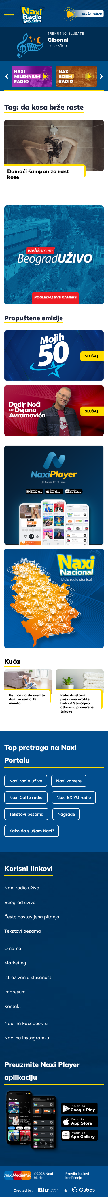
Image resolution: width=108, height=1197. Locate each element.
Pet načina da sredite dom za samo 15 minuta (27, 699)
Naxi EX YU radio (73, 797)
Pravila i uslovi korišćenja (77, 1176)
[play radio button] (84, 14)
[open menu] (9, 15)
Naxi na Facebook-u (26, 1023)
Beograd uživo (19, 902)
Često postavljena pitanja (31, 917)
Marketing (15, 963)
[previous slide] (7, 76)
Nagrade (66, 814)
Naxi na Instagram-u (26, 1038)
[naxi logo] (32, 15)
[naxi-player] (54, 495)
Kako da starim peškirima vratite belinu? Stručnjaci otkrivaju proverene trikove (77, 703)
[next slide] (101, 76)
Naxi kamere (69, 781)
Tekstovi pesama (26, 814)
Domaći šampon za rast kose (38, 174)
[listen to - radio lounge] (76, 76)
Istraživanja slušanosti (28, 977)
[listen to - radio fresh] (31, 76)
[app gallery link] (79, 1136)
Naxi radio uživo (25, 781)
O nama (12, 948)
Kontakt (12, 1006)
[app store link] (79, 1122)
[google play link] (79, 1109)
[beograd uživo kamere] (54, 255)
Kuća (12, 661)
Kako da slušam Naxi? (31, 831)
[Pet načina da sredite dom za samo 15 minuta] (28, 681)
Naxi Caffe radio (26, 797)
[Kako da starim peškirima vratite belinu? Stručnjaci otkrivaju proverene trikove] (80, 681)
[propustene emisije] (54, 355)
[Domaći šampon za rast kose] (54, 145)
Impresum (15, 992)
